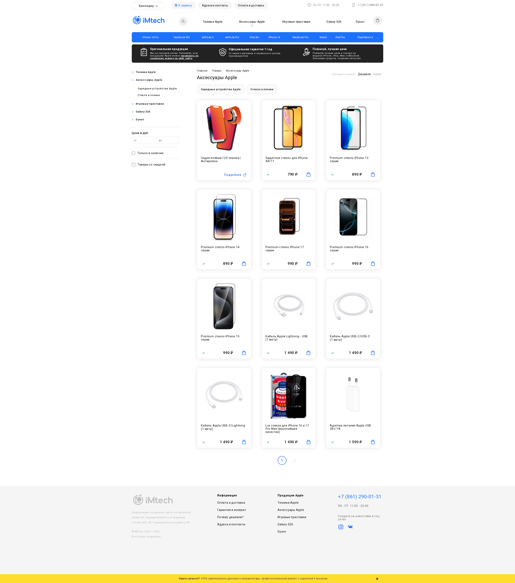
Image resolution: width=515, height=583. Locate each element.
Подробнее (232, 174)
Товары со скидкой (151, 164)
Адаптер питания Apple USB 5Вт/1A (350, 427)
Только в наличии (150, 153)
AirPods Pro (232, 37)
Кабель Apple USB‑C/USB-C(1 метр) (350, 338)
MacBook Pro (301, 37)
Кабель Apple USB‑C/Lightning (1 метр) (223, 427)
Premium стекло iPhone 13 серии (349, 159)
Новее (377, 74)
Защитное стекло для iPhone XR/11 (287, 159)
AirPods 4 (208, 37)
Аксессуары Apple (252, 22)
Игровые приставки (296, 22)
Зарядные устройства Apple (157, 88)
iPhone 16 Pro (150, 37)
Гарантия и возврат (231, 509)
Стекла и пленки (149, 95)
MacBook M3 (182, 37)
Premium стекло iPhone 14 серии (220, 248)
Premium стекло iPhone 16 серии (349, 248)
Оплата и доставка (251, 5)
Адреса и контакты (215, 5)
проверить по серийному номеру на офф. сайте (174, 57)
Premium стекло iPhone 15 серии (220, 338)
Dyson (360, 22)
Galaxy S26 (334, 22)
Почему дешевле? (230, 517)
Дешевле (364, 74)
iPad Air (254, 37)
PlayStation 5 (365, 37)
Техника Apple (212, 22)
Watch (323, 37)
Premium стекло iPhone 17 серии (285, 248)
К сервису (185, 5)
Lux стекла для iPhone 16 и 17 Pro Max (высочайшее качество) (287, 429)
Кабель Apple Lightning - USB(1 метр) (287, 338)
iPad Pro (340, 37)
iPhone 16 (274, 37)
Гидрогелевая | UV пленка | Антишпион (221, 159)
